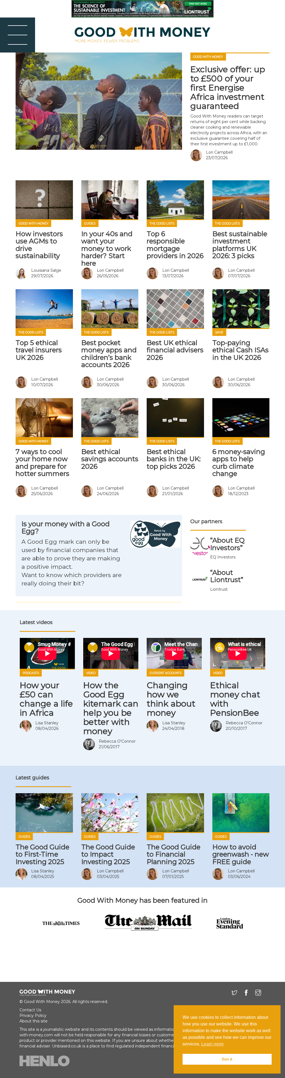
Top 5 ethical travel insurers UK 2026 (39, 350)
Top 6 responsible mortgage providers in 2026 (175, 245)
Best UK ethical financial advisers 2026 (175, 350)
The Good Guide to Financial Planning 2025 (173, 854)
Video (90, 673)
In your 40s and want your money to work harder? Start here (106, 248)
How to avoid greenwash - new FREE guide (240, 854)
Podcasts (31, 673)
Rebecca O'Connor (117, 741)
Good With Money (208, 57)
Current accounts (165, 673)
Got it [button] (227, 1059)
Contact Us (30, 1009)
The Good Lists (162, 223)
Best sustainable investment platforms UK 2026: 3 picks (239, 245)
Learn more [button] (212, 1044)
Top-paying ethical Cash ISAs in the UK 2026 (240, 350)
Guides (89, 223)
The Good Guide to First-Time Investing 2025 (42, 854)
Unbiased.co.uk (66, 1046)
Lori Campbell (219, 152)
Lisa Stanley (46, 722)
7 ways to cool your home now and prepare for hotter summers (42, 463)
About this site (33, 1021)
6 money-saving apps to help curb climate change (238, 463)
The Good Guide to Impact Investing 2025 (108, 854)
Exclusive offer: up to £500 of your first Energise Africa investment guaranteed (227, 87)
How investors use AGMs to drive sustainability (39, 245)
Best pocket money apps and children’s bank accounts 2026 (109, 354)
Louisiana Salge (46, 270)
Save (219, 332)
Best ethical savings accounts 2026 (109, 459)
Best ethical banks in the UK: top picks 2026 (174, 459)
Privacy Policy (32, 1015)
